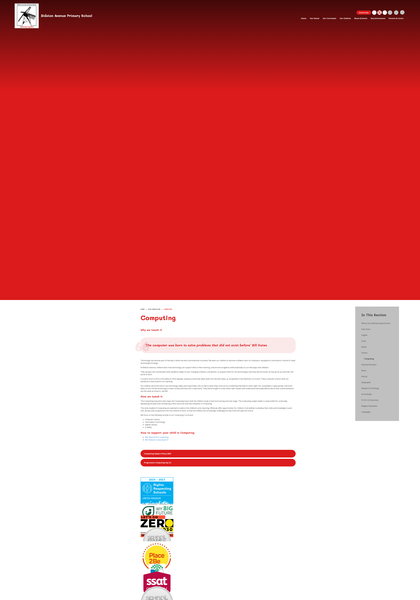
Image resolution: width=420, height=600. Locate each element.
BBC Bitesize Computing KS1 (156, 440)
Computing (168, 309)
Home (143, 309)
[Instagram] (385, 12)
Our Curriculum (154, 309)
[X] (379, 12)
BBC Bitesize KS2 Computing (156, 437)
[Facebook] (374, 12)
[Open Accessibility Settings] (396, 12)
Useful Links (364, 12)
